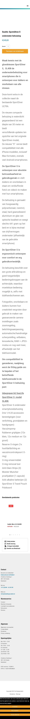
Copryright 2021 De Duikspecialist (14, 691)
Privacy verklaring (5, 633)
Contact (3, 602)
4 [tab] (15, 535)
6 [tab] (19, 535)
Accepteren (15, 706)
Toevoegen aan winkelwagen (15, 51)
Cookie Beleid (4, 629)
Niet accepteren (15, 710)
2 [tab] (12, 535)
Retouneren (4, 608)
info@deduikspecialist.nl (8, 594)
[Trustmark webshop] (14, 563)
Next (23, 517)
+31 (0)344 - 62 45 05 (7, 587)
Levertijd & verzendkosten (7, 606)
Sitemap (18, 694)
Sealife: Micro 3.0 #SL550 (14, 524)
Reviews (3, 610)
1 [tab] (10, 535)
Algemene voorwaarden (7, 627)
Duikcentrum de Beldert (7, 575)
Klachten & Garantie (6, 604)
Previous (7, 517)
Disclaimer (3, 631)
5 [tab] (17, 535)
